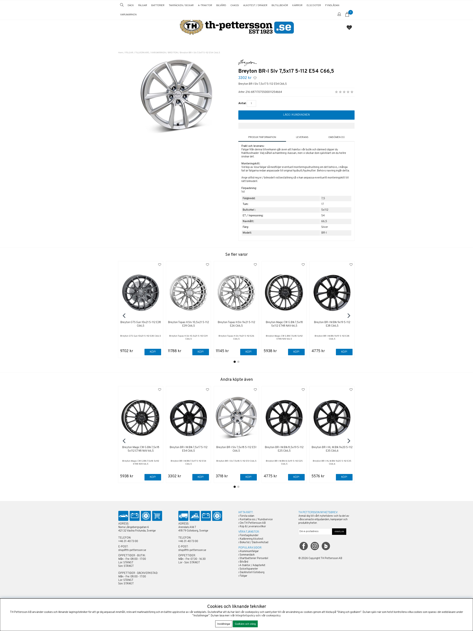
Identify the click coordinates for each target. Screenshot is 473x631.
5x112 (324, 210)
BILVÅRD (221, 5)
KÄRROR (297, 5)
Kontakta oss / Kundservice (256, 519)
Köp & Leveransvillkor (253, 526)
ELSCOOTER (314, 5)
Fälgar (243, 576)
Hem (120, 52)
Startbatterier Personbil (254, 558)
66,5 (324, 221)
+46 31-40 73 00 (128, 541)
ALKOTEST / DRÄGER (255, 5)
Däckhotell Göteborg (252, 572)
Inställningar (223, 623)
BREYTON (173, 52)
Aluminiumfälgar (249, 551)
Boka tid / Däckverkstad (254, 542)
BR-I (324, 233)
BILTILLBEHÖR (280, 5)
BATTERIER (157, 5)
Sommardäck (247, 555)
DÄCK (131, 5)
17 (322, 204)
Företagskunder (249, 535)
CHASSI (234, 5)
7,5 (323, 198)
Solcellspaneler (249, 569)
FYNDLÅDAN (332, 5)
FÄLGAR (142, 5)
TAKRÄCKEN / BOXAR (181, 5)
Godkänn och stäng (245, 623)
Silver (324, 227)
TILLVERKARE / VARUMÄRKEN (150, 52)
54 (323, 215)
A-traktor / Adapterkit (252, 565)
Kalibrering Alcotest (251, 539)
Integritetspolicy (245, 615)
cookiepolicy (273, 615)
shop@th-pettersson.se (132, 550)
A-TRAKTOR (205, 5)
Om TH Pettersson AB (253, 523)
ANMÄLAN (339, 531)
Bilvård (244, 562)
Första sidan (247, 516)
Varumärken (128, 14)
